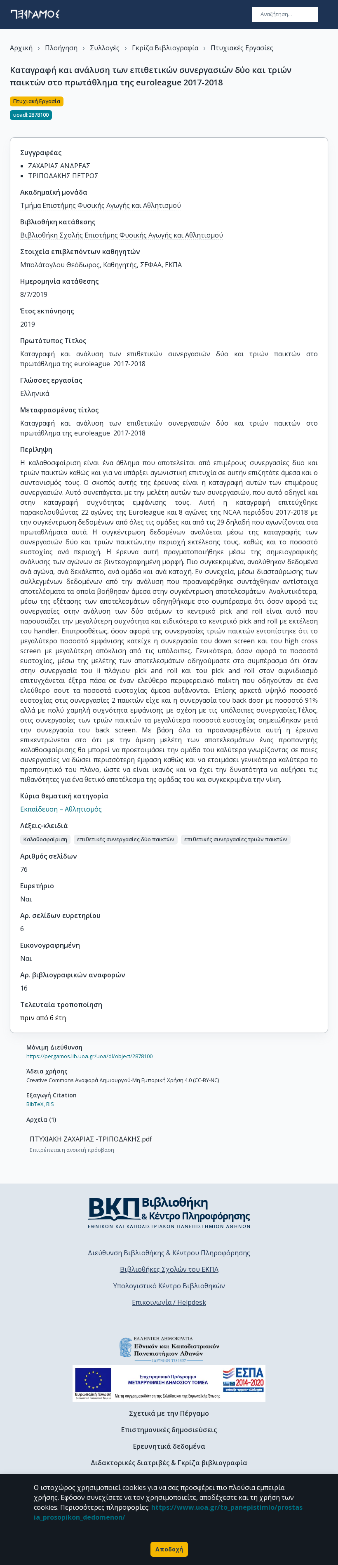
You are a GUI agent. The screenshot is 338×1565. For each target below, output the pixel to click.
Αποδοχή (169, 1549)
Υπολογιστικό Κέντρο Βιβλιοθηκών (169, 1285)
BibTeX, (35, 1104)
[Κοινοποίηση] (325, 112)
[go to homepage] (35, 14)
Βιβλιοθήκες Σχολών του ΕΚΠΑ (169, 1269)
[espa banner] (169, 1383)
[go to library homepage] (169, 1212)
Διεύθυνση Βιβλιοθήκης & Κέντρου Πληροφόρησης (169, 1252)
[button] (45, 840)
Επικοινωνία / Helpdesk (169, 1302)
